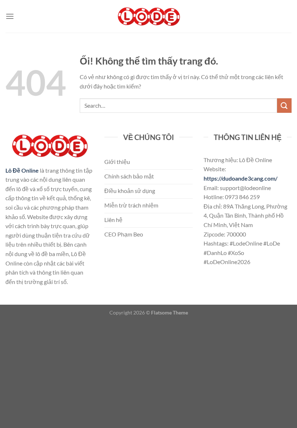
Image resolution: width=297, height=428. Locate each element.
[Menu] (9, 16)
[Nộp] (284, 105)
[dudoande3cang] (148, 16)
